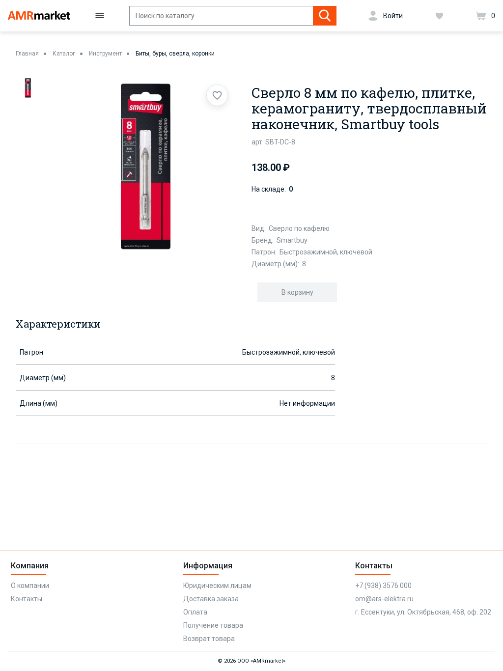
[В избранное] (217, 95)
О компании (30, 585)
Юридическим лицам (217, 585)
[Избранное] (439, 16)
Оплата (195, 612)
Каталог (64, 53)
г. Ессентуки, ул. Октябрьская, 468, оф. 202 (423, 612)
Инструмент (105, 53)
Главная (27, 53)
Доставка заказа (211, 599)
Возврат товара (209, 639)
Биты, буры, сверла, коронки (175, 53)
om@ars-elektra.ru (384, 599)
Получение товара (213, 625)
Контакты (26, 599)
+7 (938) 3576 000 (383, 585)
